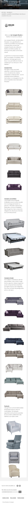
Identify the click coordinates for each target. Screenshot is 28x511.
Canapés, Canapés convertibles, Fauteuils (13, 14)
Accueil (4, 12)
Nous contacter (13, 497)
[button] (26, 2)
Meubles (9, 12)
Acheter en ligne (5, 497)
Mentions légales (21, 497)
